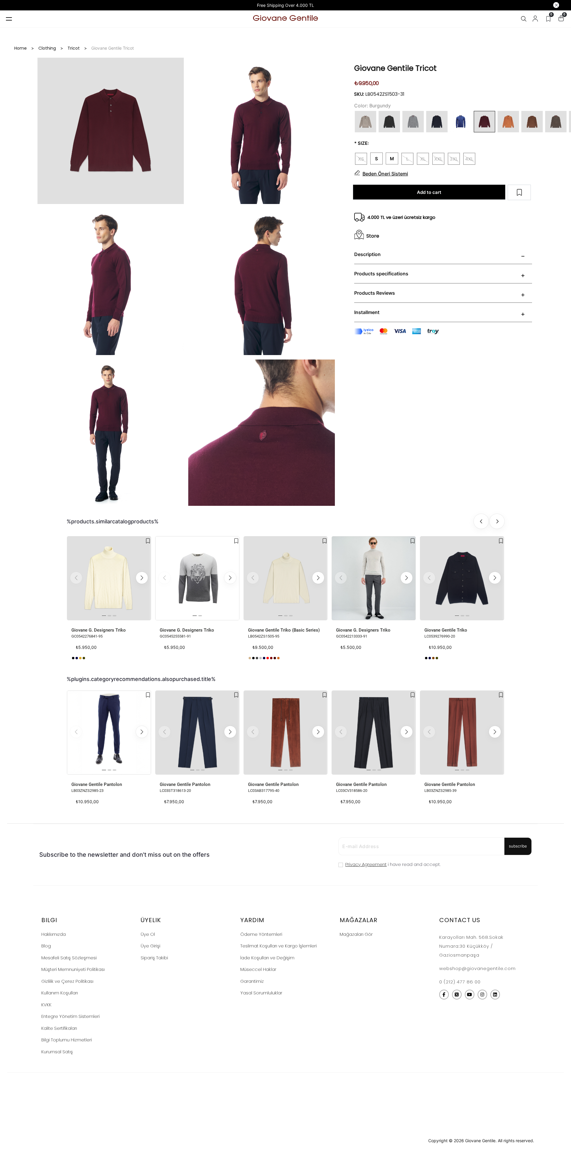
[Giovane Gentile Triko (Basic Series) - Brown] (275, 658)
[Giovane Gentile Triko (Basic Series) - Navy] (264, 658)
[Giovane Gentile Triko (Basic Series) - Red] (267, 658)
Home (20, 48)
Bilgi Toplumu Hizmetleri (66, 1040)
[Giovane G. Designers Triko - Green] (84, 658)
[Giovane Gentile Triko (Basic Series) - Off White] (282, 658)
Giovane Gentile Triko (445, 630)
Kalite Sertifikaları (59, 1028)
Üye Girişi (150, 946)
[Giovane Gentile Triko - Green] (437, 658)
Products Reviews (374, 293)
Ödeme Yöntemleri (261, 934)
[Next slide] (497, 521)
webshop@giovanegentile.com (477, 968)
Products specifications (381, 274)
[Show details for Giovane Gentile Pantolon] (109, 732)
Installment (366, 312)
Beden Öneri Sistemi (385, 174)
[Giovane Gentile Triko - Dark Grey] (426, 658)
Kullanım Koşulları (59, 993)
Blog (46, 946)
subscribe (518, 846)
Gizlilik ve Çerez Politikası (67, 981)
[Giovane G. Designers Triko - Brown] (80, 658)
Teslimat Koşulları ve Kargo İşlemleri (278, 946)
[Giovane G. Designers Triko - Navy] (77, 658)
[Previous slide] (481, 521)
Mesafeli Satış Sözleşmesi (69, 958)
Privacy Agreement (366, 864)
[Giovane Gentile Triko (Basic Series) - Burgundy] (271, 658)
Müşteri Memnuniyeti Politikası (73, 969)
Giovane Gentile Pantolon (96, 784)
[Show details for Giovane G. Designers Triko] (109, 578)
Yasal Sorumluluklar (261, 993)
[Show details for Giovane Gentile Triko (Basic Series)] (285, 578)
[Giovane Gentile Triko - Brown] (433, 658)
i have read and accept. (392, 864)
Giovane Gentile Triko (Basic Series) (284, 630)
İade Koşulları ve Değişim (267, 958)
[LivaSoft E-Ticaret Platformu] (285, 1140)
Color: (361, 106)
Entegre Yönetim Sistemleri (70, 1016)
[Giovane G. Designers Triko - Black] (73, 658)
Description (367, 254)
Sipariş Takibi (154, 958)
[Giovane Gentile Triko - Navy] (430, 658)
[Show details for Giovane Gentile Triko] (462, 578)
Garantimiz (252, 981)
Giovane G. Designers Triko (98, 630)
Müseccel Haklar (258, 969)
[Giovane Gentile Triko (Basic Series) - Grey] (257, 658)
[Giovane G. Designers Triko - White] (161, 658)
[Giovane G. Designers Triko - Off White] (87, 658)
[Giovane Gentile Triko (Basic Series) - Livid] (250, 658)
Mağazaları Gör (356, 934)
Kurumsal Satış (57, 1052)
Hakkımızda (53, 934)
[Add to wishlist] (148, 540)
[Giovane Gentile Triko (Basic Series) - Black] (253, 658)
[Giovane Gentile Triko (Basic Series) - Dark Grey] (260, 658)
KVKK (46, 1005)
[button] (142, 578)
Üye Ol (148, 934)
